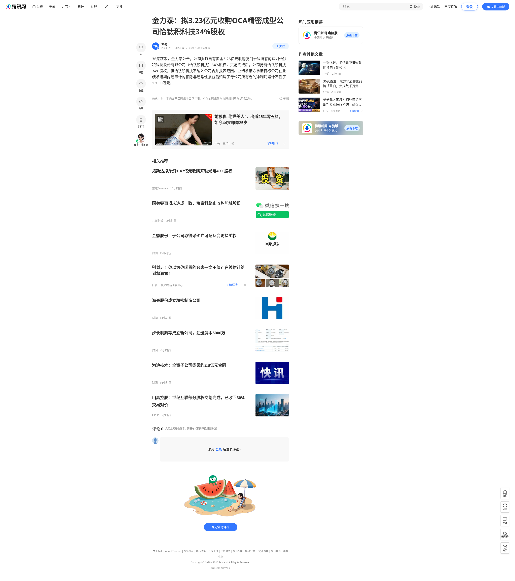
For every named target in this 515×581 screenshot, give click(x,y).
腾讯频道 (276, 551)
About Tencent (173, 551)
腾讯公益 (250, 551)
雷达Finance (160, 188)
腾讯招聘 (238, 551)
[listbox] (220, 287)
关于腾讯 (158, 551)
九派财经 (157, 220)
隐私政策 (201, 551)
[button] (351, 35)
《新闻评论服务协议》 (206, 428)
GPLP (155, 415)
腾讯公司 (215, 568)
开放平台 (213, 551)
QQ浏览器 (263, 551)
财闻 (155, 253)
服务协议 (189, 551)
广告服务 (225, 551)
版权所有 (226, 568)
